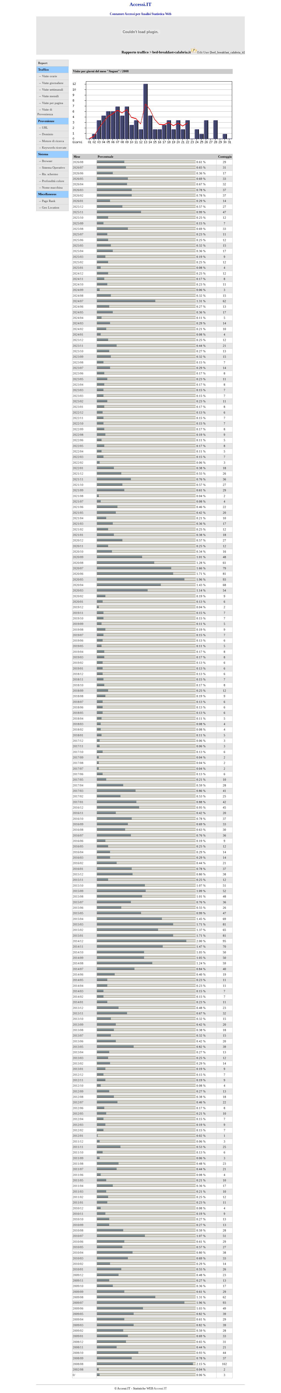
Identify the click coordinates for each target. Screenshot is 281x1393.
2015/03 (78, 924)
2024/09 (78, 290)
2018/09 (78, 690)
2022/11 (78, 418)
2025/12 (78, 206)
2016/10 (78, 818)
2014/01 (78, 1002)
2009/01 (78, 1336)
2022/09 (78, 429)
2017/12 (78, 740)
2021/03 (78, 523)
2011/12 (78, 1141)
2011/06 (78, 1174)
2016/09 (78, 824)
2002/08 (78, 1369)
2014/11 (78, 946)
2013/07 (78, 1035)
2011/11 (78, 1147)
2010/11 (78, 1213)
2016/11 (78, 813)
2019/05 (78, 646)
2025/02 (78, 262)
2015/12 (78, 874)
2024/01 (78, 334)
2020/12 (78, 540)
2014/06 (78, 974)
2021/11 (78, 479)
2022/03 (78, 456)
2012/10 (78, 1085)
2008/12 (78, 1341)
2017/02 (78, 796)
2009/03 (78, 1325)
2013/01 (78, 1069)
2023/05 (78, 379)
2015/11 (78, 879)
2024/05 (78, 312)
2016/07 (78, 835)
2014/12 (78, 941)
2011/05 (78, 1180)
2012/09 (78, 1091)
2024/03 (78, 323)
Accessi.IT (160, 1388)
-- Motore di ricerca (51, 141)
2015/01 (78, 935)
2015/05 (78, 913)
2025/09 (78, 223)
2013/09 (78, 1024)
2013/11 (78, 1013)
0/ (74, 1375)
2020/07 (78, 568)
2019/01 (78, 668)
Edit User (203, 52)
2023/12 (78, 340)
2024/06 (78, 306)
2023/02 (78, 401)
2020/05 (78, 579)
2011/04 (78, 1185)
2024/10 (78, 284)
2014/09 (78, 957)
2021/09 (78, 490)
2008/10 (78, 1352)
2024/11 (78, 279)
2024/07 (78, 301)
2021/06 (78, 507)
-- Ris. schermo (48, 174)
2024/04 (78, 317)
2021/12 (78, 473)
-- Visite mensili (49, 96)
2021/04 (78, 518)
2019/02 (78, 662)
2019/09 (78, 623)
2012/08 (78, 1096)
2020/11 (78, 546)
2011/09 (78, 1158)
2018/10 (78, 685)
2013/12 (78, 1008)
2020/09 (78, 557)
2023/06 (78, 373)
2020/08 (78, 562)
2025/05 (78, 245)
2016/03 (78, 857)
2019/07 (78, 635)
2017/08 (78, 763)
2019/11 (78, 613)
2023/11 (78, 345)
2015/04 (78, 919)
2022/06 (78, 440)
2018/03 (78, 724)
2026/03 (78, 190)
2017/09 (78, 757)
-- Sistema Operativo (52, 167)
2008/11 (78, 1347)
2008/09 (78, 1358)
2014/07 (78, 969)
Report (42, 63)
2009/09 (78, 1291)
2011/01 (78, 1202)
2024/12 (78, 273)
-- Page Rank (47, 201)
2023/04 (78, 384)
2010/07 (78, 1236)
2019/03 (78, 657)
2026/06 (78, 173)
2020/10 (78, 551)
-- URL (43, 127)
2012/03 (78, 1124)
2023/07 (78, 368)
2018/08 (78, 696)
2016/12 (78, 807)
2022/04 (78, 451)
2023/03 (78, 390)
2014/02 (78, 996)
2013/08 (78, 1030)
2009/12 (78, 1275)
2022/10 (78, 423)
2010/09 (78, 1225)
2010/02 (78, 1263)
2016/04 (78, 852)
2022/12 (78, 412)
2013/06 (78, 1041)
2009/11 (78, 1280)
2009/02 (78, 1330)
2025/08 (78, 228)
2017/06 (78, 774)
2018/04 (78, 718)
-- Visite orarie (48, 76)
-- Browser (45, 161)
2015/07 (78, 902)
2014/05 (78, 980)
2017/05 (78, 779)
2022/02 (78, 462)
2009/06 (78, 1308)
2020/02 (78, 596)
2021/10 (78, 484)
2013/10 (78, 1018)
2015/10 (78, 885)
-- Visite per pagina (51, 103)
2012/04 (78, 1119)
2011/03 (78, 1191)
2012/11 (78, 1080)
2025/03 (78, 256)
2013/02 (78, 1063)
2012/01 (78, 1135)
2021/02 (78, 529)
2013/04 (78, 1052)
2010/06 (78, 1241)
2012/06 (78, 1108)
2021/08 (78, 496)
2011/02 (78, 1197)
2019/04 (78, 651)
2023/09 (78, 356)
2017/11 (78, 746)
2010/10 (78, 1219)
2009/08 (78, 1297)
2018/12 (78, 674)
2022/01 (78, 468)
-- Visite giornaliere (51, 83)
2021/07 (78, 501)
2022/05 (78, 446)
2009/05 (78, 1314)
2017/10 (78, 752)
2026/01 (78, 201)
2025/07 (78, 234)
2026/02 (78, 195)
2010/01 (78, 1269)
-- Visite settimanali (51, 89)
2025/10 (78, 217)
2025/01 (78, 267)
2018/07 (78, 701)
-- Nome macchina (51, 187)
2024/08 (78, 295)
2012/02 (78, 1130)
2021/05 (78, 512)
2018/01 (78, 735)
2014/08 (78, 963)
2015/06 (78, 907)
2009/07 (78, 1302)
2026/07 (78, 167)
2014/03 (78, 991)
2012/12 (78, 1074)
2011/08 (78, 1163)
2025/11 (78, 212)
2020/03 (78, 590)
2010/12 (78, 1208)
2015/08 (78, 896)
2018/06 (78, 707)
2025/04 (78, 251)
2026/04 (78, 184)
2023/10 (78, 351)
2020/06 (78, 573)
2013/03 (78, 1058)
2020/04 (78, 585)
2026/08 (78, 162)
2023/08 (78, 362)
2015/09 (78, 891)
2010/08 (78, 1230)
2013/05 (78, 1046)
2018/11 (78, 679)
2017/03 (78, 790)
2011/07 (78, 1169)
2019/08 (78, 629)
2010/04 (78, 1252)
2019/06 (78, 640)
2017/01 (78, 802)
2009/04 (78, 1319)
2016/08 (78, 829)
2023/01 (78, 406)
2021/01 (78, 535)
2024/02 (78, 329)
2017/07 (78, 768)
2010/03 (78, 1258)
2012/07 (78, 1102)
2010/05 (78, 1247)
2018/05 (78, 712)
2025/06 (78, 240)
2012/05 (78, 1113)
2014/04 (78, 985)
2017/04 (78, 785)
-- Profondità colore (51, 181)
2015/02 (78, 929)
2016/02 (78, 863)
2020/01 (78, 601)
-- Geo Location (49, 207)
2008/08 (78, 1364)
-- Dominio (46, 134)
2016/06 (78, 841)
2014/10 (78, 952)
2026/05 (78, 178)
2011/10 (78, 1152)
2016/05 (78, 846)
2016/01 (78, 868)
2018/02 (78, 729)
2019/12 (78, 607)
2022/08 (78, 434)
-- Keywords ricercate (52, 147)
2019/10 (78, 618)
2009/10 (78, 1286)
